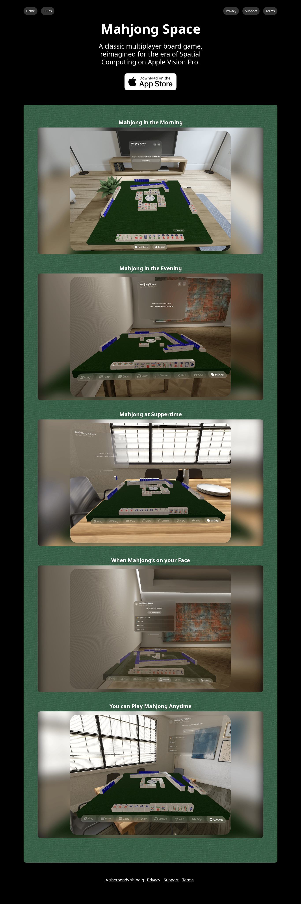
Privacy (231, 11)
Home (30, 11)
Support (251, 11)
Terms (270, 11)
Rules (48, 11)
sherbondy (119, 879)
